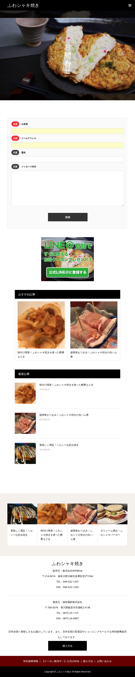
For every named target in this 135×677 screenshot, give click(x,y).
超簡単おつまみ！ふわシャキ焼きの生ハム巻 (64, 414)
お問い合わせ (104, 661)
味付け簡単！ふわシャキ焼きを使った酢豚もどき (66, 384)
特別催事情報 (30, 661)
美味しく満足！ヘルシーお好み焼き (59, 445)
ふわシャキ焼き (23, 5)
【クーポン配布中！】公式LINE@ (60, 661)
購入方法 (67, 645)
